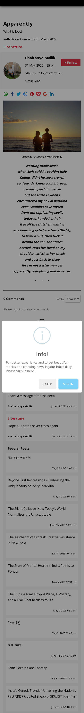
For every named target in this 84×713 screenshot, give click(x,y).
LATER (47, 384)
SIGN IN (68, 384)
